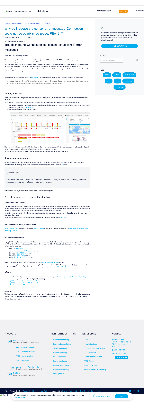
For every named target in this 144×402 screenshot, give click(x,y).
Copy (87, 169)
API (63, 165)
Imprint (64, 391)
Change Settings (56, 391)
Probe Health (35, 77)
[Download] (68, 177)
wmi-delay (128, 81)
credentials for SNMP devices (61, 267)
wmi (117, 81)
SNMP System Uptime (21, 257)
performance (129, 75)
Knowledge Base (104, 11)
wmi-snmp (119, 87)
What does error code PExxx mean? (20, 285)
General (47, 23)
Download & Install (86, 391)
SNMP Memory (28, 251)
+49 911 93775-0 (119, 353)
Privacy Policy (43, 391)
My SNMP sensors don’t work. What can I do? (23, 283)
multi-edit (63, 217)
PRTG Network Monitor (33, 23)
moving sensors (39, 229)
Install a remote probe (11, 229)
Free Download (119, 46)
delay (107, 75)
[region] (72, 396)
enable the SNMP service (50, 262)
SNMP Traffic (20, 255)
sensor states (29, 107)
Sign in (123, 11)
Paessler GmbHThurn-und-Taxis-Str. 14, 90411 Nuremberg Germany (122, 343)
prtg (108, 81)
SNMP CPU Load (20, 249)
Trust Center (74, 391)
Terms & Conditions (29, 391)
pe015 (117, 75)
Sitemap (98, 391)
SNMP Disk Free (22, 253)
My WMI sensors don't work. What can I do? (23, 281)
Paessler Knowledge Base (13, 23)
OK (121, 396)
